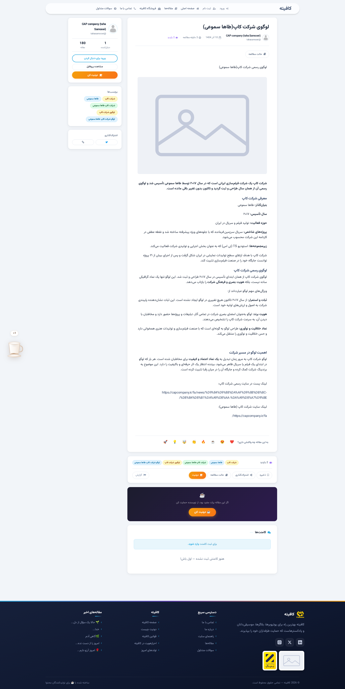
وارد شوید (193, 544)
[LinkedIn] (300, 642)
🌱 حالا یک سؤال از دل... (85, 622)
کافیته (285, 8)
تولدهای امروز (149, 650)
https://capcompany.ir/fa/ (249, 416)
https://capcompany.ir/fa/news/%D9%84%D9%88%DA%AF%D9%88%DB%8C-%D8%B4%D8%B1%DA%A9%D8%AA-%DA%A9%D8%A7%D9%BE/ (214, 395)
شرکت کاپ (232, 462)
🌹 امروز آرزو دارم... (88, 650)
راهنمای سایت (206, 636)
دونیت (195, 475)
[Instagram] (279, 642)
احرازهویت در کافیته (145, 643)
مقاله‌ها (209, 643)
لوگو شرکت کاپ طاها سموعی (147, 462)
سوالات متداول (205, 650)
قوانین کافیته (149, 636)
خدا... (96, 629)
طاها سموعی (216, 462)
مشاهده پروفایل (95, 67)
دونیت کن (92, 75)
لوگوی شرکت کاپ (172, 462)
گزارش (139, 475)
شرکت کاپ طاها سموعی (195, 462)
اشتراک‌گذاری (242, 475)
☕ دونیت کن (202, 512)
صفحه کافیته (149, 622)
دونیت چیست (149, 629)
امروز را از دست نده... (87, 643)
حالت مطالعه (255, 54)
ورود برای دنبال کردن (95, 58)
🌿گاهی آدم (92, 636)
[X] (290, 642)
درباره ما (209, 629)
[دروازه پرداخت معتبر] (270, 660)
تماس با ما (208, 622)
